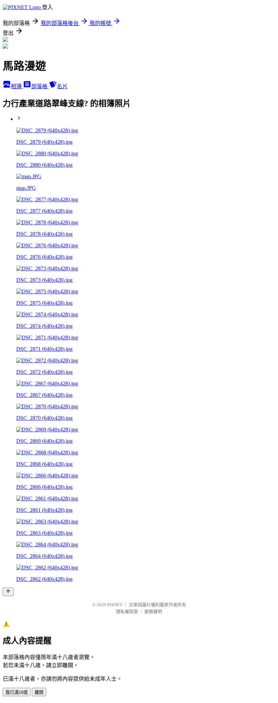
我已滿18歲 (16, 692)
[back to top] (8, 592)
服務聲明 (153, 611)
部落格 (40, 86)
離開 (39, 692)
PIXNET (114, 604)
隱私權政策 (127, 611)
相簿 (17, 86)
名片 (62, 86)
